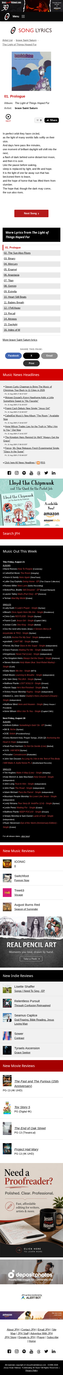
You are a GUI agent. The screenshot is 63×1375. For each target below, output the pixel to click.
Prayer (41, 1337)
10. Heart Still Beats (15, 296)
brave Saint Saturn (26, 40)
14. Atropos (10, 318)
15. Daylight (10, 324)
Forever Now (21, 880)
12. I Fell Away (12, 307)
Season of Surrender (26, 909)
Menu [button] (16, 16)
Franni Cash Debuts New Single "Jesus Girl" (27, 408)
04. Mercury (11, 263)
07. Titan (8, 280)
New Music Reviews (19, 850)
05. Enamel (10, 269)
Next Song (31, 213)
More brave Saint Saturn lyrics (20, 339)
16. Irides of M (12, 329)
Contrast (19, 1038)
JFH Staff (23, 1333)
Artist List (7, 40)
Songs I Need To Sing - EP (29, 990)
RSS (42, 462)
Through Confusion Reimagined (32, 1005)
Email (49, 355)
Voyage (18, 894)
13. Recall (9, 313)
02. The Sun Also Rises (17, 252)
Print (31, 363)
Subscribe (52, 1337)
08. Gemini (10, 285)
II (15, 866)
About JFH (13, 1329)
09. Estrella (10, 291)
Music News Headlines (21, 374)
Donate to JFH (26, 1337)
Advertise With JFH (41, 1333)
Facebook (13, 355)
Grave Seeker (22, 1052)
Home (32, 1341)
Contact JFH (28, 1329)
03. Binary (9, 258)
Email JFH (44, 1329)
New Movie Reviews (19, 1065)
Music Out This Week (20, 551)
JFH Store (10, 1337)
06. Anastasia (11, 274)
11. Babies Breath (14, 302)
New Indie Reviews (18, 975)
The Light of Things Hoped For (19, 44)
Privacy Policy (32, 1370)
